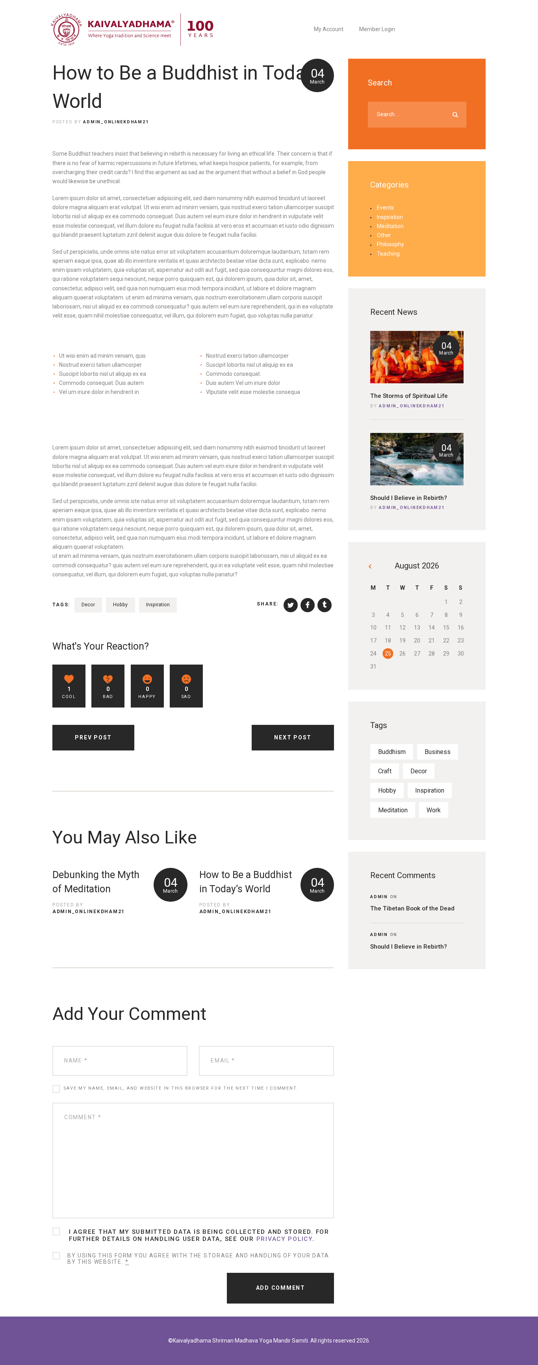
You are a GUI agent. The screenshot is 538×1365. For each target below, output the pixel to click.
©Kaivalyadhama (189, 1340)
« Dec (371, 567)
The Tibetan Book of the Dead (412, 908)
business (438, 752)
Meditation (390, 226)
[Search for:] (417, 114)
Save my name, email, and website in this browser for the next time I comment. (181, 1088)
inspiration (158, 604)
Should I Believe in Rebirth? (408, 497)
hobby (120, 604)
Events (385, 207)
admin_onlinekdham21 (411, 406)
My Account (328, 29)
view (417, 357)
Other (384, 235)
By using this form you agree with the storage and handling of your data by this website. (198, 1258)
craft (384, 771)
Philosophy (390, 244)
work (434, 810)
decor (88, 604)
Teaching (388, 254)
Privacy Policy (284, 1238)
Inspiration (390, 217)
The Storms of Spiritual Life (409, 395)
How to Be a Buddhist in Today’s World (245, 882)
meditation (393, 810)
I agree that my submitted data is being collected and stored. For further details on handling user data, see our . (199, 1235)
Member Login (377, 29)
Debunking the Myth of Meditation (95, 882)
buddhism (392, 752)
